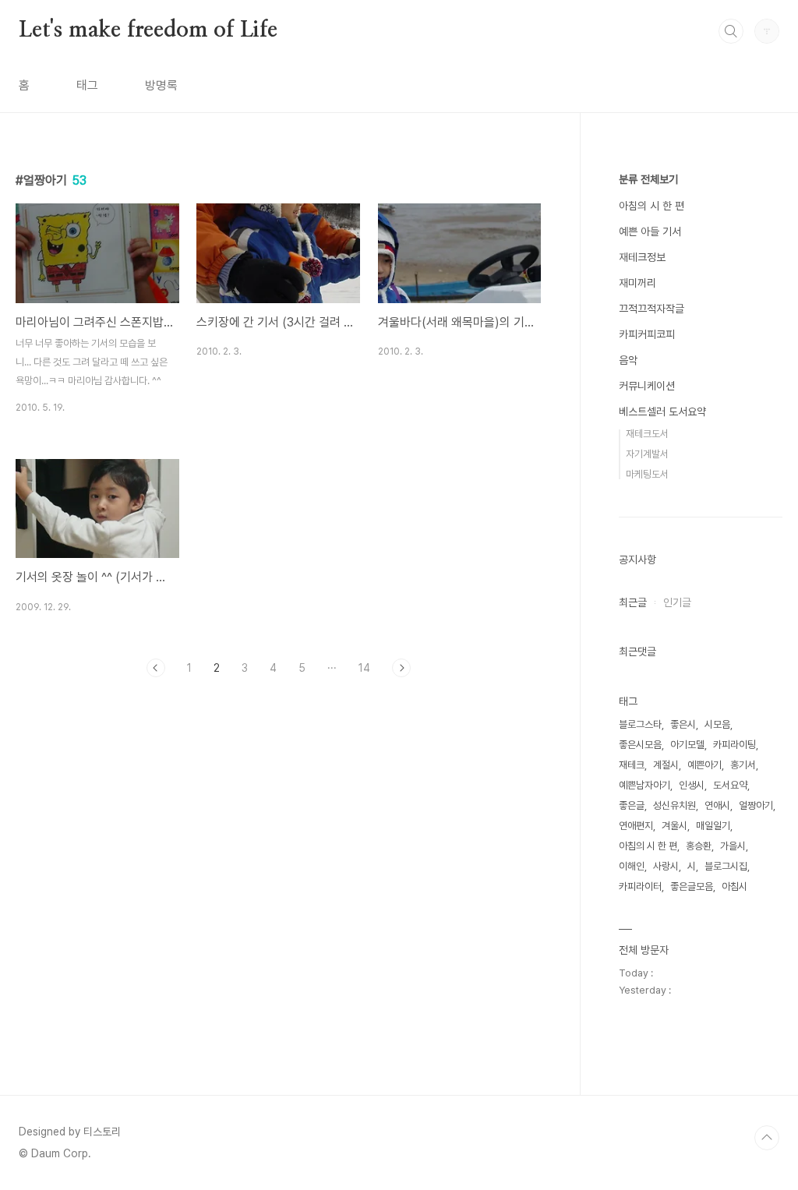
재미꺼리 (637, 283)
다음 (401, 668)
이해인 (631, 866)
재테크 (631, 765)
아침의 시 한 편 (651, 206)
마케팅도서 (647, 474)
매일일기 (713, 826)
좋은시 (683, 724)
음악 (628, 360)
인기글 (677, 602)
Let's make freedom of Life (148, 30)
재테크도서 (647, 434)
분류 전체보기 (648, 179)
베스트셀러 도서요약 (662, 411)
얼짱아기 (756, 805)
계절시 (666, 765)
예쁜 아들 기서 (650, 231)
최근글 (633, 602)
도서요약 (730, 785)
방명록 (161, 85)
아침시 (734, 886)
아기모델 (687, 744)
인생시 (691, 785)
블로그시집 (725, 866)
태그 (87, 85)
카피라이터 (640, 886)
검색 (731, 31)
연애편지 (636, 826)
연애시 (717, 805)
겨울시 (674, 826)
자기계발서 (647, 454)
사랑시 (666, 866)
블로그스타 (640, 724)
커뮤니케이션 (647, 386)
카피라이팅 (734, 744)
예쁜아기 (704, 765)
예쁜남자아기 (644, 785)
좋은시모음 (640, 744)
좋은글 (631, 805)
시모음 (717, 724)
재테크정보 (642, 257)
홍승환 (698, 846)
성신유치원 (674, 805)
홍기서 (743, 765)
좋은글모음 (691, 886)
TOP (766, 1137)
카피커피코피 (647, 334)
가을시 (733, 846)
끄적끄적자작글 (651, 308)
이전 (156, 668)
